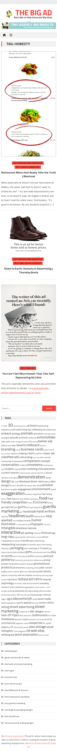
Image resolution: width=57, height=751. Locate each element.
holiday (19, 520)
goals (16, 507)
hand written (46, 511)
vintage (41, 626)
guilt (21, 512)
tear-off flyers (10, 615)
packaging (17, 548)
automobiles (46, 437)
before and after (8, 445)
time (54, 615)
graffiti (22, 507)
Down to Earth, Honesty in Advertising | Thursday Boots (28, 270)
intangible (8, 527)
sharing (26, 595)
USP (11, 627)
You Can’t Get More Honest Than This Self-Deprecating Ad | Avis (28, 375)
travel (25, 619)
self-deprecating (31, 591)
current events (10, 472)
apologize (5, 437)
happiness (4, 516)
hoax (14, 520)
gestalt (10, 507)
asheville (14, 437)
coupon (9, 468)
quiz (22, 571)
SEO (18, 594)
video (32, 627)
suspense (23, 611)
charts (31, 453)
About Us (30, 743)
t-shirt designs (35, 611)
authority (32, 437)
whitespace (7, 635)
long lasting (18, 537)
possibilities (39, 556)
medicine (33, 537)
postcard (48, 556)
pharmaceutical (37, 552)
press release (34, 560)
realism (4, 575)
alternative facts (49, 429)
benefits (22, 445)
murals (25, 540)
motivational (16, 541)
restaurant (26, 579)
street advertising (22, 606)
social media (44, 599)
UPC (44, 623)
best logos (9, 670)
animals (27, 433)
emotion (47, 485)
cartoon (14, 453)
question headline (13, 571)
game (3, 507)
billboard (33, 444)
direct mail (37, 481)
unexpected (35, 623)
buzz (3, 453)
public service (45, 567)
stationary (35, 603)
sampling (44, 583)
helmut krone (39, 516)
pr (14, 560)
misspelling (6, 540)
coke (41, 457)
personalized (19, 552)
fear (9, 499)
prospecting (29, 568)
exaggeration (13, 493)
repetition (12, 579)
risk (15, 583)
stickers (43, 602)
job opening (27, 533)
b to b (18, 449)
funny (50, 502)
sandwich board (8, 587)
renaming (44, 575)
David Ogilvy (12, 478)
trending (31, 619)
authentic (23, 437)
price (41, 560)
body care (43, 445)
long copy (7, 536)
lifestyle (46, 533)
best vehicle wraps (13, 683)
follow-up (28, 498)
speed (4, 602)
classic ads (49, 453)
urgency (5, 627)
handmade (29, 511)
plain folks (46, 552)
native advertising (36, 540)
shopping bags (36, 594)
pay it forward (41, 548)
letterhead (37, 533)
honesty (27, 520)
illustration (8, 524)
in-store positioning (22, 524)
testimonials (40, 615)
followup (36, 499)
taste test (47, 612)
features (15, 498)
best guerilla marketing (27, 167)
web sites (38, 630)
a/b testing (17, 426)
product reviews (26, 563)
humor (36, 520)
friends (30, 503)
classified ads (10, 457)
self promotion (45, 591)
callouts (7, 453)
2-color (4, 425)
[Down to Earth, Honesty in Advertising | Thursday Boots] (28, 234)
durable (20, 485)
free (50, 498)
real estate (45, 571)
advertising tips (24, 429)
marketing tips (11, 650)
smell (35, 599)
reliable (28, 575)
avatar (13, 441)
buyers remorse (49, 450)
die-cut (15, 481)
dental (48, 477)
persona (10, 552)
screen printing (7, 591)
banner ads (45, 441)
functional (40, 502)
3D (10, 425)
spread (27, 603)
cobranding (25, 457)
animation (38, 433)
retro (38, 579)
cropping (17, 469)
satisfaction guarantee (24, 587)
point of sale (17, 556)
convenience (34, 464)
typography (19, 623)
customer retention (37, 473)
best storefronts (12, 716)
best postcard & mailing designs (19, 722)
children (38, 453)
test (21, 615)
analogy (16, 434)
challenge (23, 453)
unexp (26, 623)
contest (23, 465)
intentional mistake (26, 528)
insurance (47, 524)
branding (8, 449)
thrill (50, 615)
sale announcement (31, 583)
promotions (19, 567)
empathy (14, 489)
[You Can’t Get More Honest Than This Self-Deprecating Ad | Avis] (28, 323)
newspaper (21, 544)
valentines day (18, 627)
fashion (3, 499)
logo (53, 533)
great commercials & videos (17, 657)
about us (24, 426)
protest (36, 568)
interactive (11, 532)
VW (28, 631)
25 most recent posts (14, 736)
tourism (18, 619)
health (29, 516)
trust (47, 619)
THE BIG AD (33, 12)
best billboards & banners (16, 690)
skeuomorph (22, 598)
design (6, 481)
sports (19, 602)
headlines (17, 515)
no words (31, 544)
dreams (13, 485)
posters (6, 559)
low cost (26, 537)
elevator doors (31, 485)
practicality (19, 560)
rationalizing (33, 571)
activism (32, 425)
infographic (36, 524)
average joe (19, 441)
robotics (19, 583)
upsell (48, 623)
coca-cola (36, 457)
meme (39, 537)
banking (35, 441)
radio (26, 571)
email (39, 485)
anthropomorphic (50, 434)
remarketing (37, 575)
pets (29, 551)
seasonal (19, 591)
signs (10, 599)
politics (31, 556)
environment (41, 488)
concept (45, 461)
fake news (47, 494)
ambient (6, 433)
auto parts (5, 441)
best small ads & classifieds (27, 263)
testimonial (27, 615)
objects (38, 544)
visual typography (20, 631)
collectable (47, 457)
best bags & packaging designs (19, 709)
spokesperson (11, 603)
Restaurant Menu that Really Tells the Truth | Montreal (28, 174)
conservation (10, 464)
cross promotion (46, 469)
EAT (25, 485)
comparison (31, 460)
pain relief (28, 548)
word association (26, 634)
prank (25, 560)
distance (46, 481)
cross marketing (29, 469)
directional (24, 481)
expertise (37, 494)
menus (44, 537)
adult (13, 429)
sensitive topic (6, 595)
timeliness (7, 619)
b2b (30, 441)
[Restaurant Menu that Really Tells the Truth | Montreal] (28, 103)
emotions (5, 489)
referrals (21, 575)
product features (9, 564)
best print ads (28, 368)
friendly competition (14, 502)
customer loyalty (24, 473)
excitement (29, 494)
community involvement (12, 461)
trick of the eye (39, 619)
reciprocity (12, 575)
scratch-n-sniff (45, 587)
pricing (47, 560)
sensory (13, 595)
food (43, 498)
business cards (32, 449)
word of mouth (44, 635)
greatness (39, 507)
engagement (25, 489)
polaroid (24, 556)
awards (25, 441)
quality (4, 571)
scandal (36, 587)
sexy (22, 595)
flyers (21, 499)
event (53, 489)
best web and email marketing (28, 163)
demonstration (31, 476)
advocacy (37, 429)
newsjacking (8, 544)
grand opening (31, 507)
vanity (26, 627)
